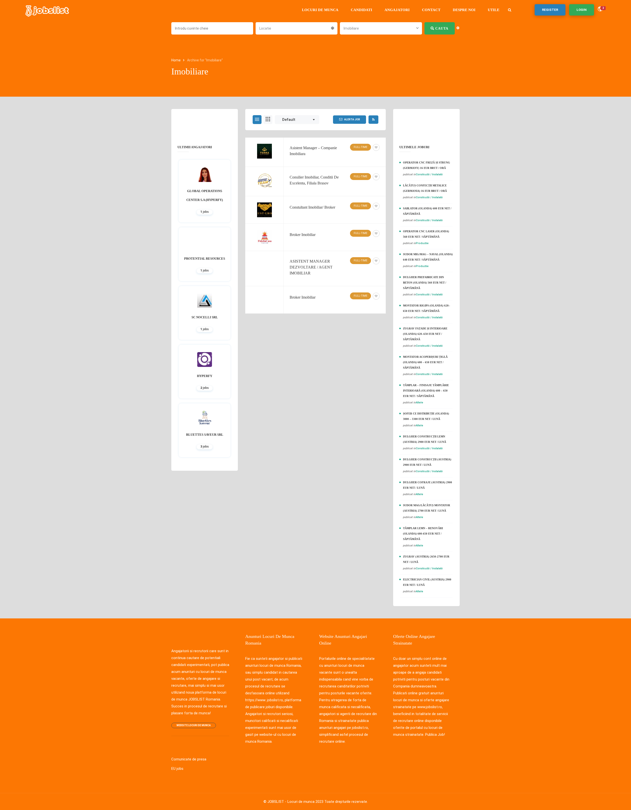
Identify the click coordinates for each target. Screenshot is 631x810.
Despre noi (464, 10)
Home (176, 60)
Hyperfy (204, 376)
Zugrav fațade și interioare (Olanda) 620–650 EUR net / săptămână (425, 334)
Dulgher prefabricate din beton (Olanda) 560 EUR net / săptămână (424, 282)
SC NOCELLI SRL (205, 317)
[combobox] (296, 28)
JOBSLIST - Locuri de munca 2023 (295, 801)
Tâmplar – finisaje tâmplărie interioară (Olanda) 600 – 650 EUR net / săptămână (426, 390)
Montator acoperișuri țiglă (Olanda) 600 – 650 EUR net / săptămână (425, 362)
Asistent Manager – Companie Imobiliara (313, 151)
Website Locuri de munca (193, 725)
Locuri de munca (320, 10)
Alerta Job (352, 119)
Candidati (361, 10)
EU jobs (177, 768)
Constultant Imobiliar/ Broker (312, 207)
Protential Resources (204, 258)
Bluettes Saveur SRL (204, 434)
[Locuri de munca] (47, 10)
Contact (431, 10)
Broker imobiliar (303, 297)
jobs (204, 212)
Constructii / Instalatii (429, 174)
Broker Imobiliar (303, 235)
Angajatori (397, 10)
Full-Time (360, 147)
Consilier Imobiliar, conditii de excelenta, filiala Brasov (314, 180)
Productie (422, 243)
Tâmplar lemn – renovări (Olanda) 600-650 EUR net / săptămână (423, 533)
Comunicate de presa (188, 759)
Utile (493, 10)
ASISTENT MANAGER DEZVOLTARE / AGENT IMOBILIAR (311, 267)
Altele (419, 402)
